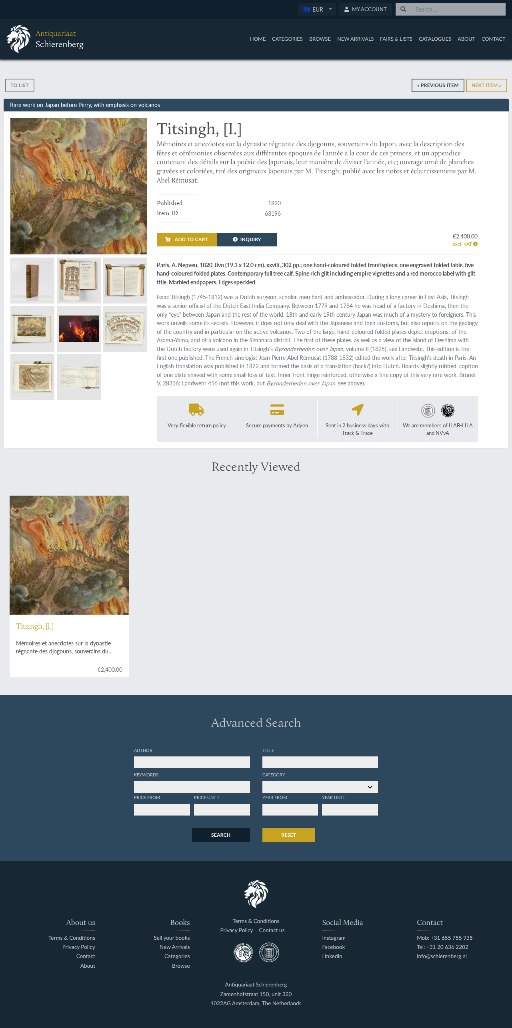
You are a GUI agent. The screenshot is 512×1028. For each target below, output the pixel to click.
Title (268, 750)
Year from (274, 797)
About (466, 38)
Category (273, 774)
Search (220, 835)
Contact (494, 38)
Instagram (334, 938)
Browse (320, 38)
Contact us (272, 930)
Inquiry (250, 239)
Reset (289, 835)
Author (143, 750)
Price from (147, 797)
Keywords (146, 774)
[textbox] (316, 9)
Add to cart (191, 239)
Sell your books (172, 938)
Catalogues (435, 38)
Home (258, 38)
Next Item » (487, 85)
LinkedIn (332, 956)
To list (20, 85)
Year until (334, 797)
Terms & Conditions (71, 938)
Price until (207, 797)
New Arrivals (355, 38)
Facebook (333, 947)
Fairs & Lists (396, 38)
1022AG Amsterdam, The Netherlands (255, 1003)
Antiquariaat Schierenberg (256, 984)
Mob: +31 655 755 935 (445, 938)
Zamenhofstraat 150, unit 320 (256, 994)
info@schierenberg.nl (442, 956)
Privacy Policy (78, 947)
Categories (287, 38)
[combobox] (317, 9)
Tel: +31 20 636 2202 (442, 947)
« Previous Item (438, 85)
